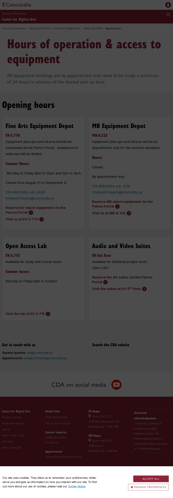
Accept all (151, 478)
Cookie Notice (76, 486)
